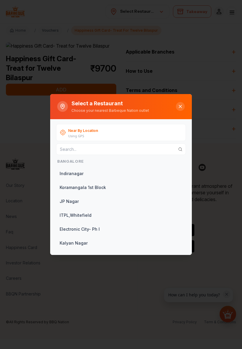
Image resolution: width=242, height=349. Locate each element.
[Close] (180, 106)
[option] (120, 173)
